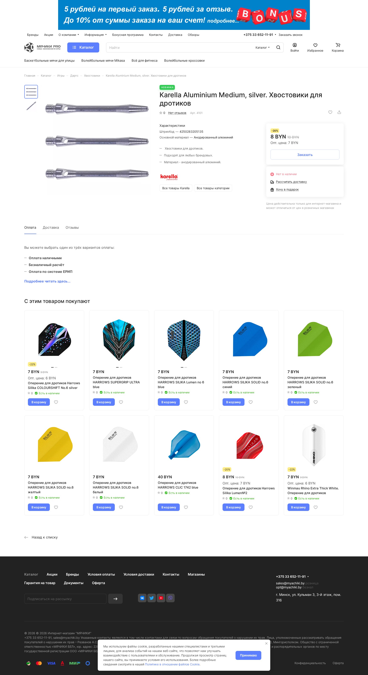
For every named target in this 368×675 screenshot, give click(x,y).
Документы (73, 583)
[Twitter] (151, 598)
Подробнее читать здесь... (47, 281)
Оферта (98, 583)
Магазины (196, 574)
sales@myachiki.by (290, 583)
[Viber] (170, 598)
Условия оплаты (101, 574)
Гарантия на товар (39, 583)
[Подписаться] (115, 599)
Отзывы (72, 227)
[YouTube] (161, 598)
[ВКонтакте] (142, 598)
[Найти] (278, 47)
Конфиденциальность (310, 663)
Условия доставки (139, 574)
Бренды (72, 574)
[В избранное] (330, 112)
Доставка (51, 227)
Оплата (30, 227)
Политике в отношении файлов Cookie (172, 664)
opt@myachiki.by (289, 587)
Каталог (31, 574)
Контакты (171, 574)
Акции (52, 574)
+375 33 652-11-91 (258, 35)
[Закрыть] (266, 643)
